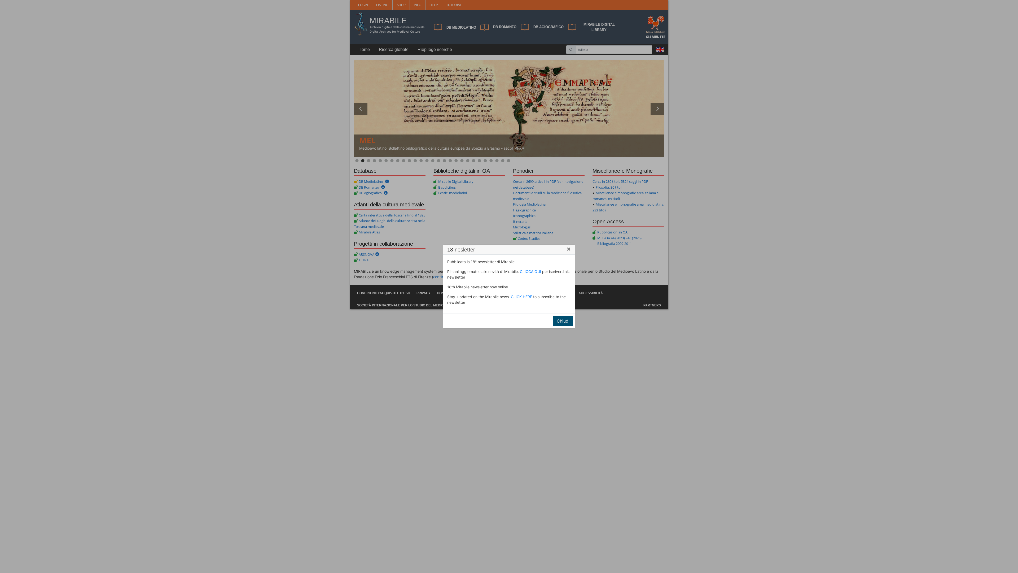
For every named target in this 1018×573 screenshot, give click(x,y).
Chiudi (563, 321)
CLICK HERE (521, 296)
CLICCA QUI (530, 271)
